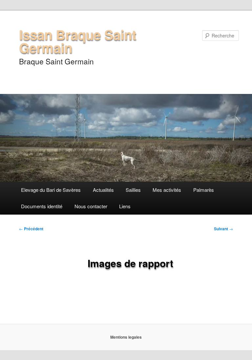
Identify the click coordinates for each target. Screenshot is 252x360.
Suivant (223, 229)
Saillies (133, 189)
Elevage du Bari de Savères (51, 189)
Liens (125, 206)
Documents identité (41, 206)
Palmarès (203, 189)
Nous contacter (90, 206)
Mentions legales (126, 337)
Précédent (31, 229)
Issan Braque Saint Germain (77, 41)
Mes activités (167, 189)
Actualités (103, 189)
